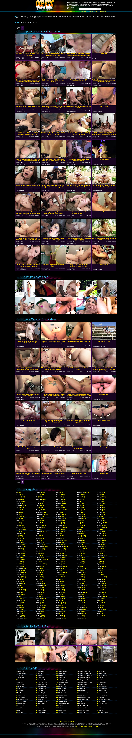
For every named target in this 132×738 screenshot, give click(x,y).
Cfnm (17, 613)
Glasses (58, 523)
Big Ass (18, 544)
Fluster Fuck (20, 684)
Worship (99, 609)
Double (38, 566)
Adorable (18, 497)
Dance (38, 542)
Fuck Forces (20, 690)
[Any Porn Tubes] (35, 15)
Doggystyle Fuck (74, 16)
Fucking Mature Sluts (84, 677)
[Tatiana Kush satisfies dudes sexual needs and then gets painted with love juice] (27, 210)
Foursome (59, 499)
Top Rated (72, 11)
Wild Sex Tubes (21, 703)
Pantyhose (80, 549)
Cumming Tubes (62, 699)
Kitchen (58, 585)
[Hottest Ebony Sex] (104, 445)
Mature (79, 495)
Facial (37, 588)
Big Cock (18, 551)
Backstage (19, 529)
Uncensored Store (22, 699)
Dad (37, 540)
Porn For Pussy (103, 712)
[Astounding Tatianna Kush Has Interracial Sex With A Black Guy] (27, 131)
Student (99, 531)
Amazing (18, 503)
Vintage (99, 588)
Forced (58, 497)
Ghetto (58, 516)
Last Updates (83, 11)
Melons (79, 497)
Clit (37, 497)
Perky (78, 555)
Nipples (79, 518)
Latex (57, 594)
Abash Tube (20, 708)
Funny (58, 505)
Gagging (58, 508)
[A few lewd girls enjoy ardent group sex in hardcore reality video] (53, 105)
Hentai (58, 542)
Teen (98, 551)
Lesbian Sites (82, 712)
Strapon (99, 525)
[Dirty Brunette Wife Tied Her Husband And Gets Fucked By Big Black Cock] (78, 52)
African (18, 499)
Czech (38, 538)
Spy (98, 516)
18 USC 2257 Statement (83, 726)
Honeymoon (59, 549)
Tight (98, 557)
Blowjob (18, 572)
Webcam (99, 596)
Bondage (18, 577)
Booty (17, 581)
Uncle (98, 575)
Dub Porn (20, 682)
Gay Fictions (81, 688)
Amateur (18, 501)
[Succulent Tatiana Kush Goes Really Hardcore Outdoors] (78, 131)
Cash (17, 605)
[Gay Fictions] (104, 105)
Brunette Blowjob (36, 16)
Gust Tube (41, 673)
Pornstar (79, 568)
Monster (79, 510)
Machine (58, 611)
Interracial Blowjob (33, 18)
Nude (78, 521)
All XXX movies (21, 673)
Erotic (37, 575)
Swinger (99, 540)
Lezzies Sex (102, 682)
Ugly (98, 572)
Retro (78, 594)
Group (58, 531)
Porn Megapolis (103, 695)
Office (78, 527)
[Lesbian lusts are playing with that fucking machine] (27, 392)
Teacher (99, 546)
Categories (103, 11)
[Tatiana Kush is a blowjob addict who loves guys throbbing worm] (27, 263)
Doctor (38, 557)
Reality (79, 590)
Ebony (38, 570)
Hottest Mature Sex (83, 706)
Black (17, 564)
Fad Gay (60, 712)
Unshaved (100, 581)
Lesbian (58, 603)
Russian (79, 603)
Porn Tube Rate (42, 680)
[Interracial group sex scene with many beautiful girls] (78, 105)
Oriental (79, 540)
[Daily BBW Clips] (104, 392)
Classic (38, 495)
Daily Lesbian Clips (63, 703)
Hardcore (59, 540)
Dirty (37, 555)
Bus (17, 596)
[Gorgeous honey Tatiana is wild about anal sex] (27, 105)
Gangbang (59, 510)
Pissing (79, 562)
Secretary (79, 609)
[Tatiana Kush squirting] (27, 419)
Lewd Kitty (101, 680)
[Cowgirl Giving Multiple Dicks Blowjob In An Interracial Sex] (27, 340)
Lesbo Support (103, 675)
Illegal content (94, 726)
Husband (58, 557)
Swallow (99, 536)
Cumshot (38, 531)
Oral (78, 533)
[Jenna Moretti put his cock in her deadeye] (78, 366)
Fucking (58, 503)
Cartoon (18, 603)
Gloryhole (59, 525)
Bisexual (18, 559)
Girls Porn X (102, 710)
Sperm (99, 514)
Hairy (57, 536)
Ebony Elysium (42, 710)
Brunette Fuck (62, 16)
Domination (39, 564)
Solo (98, 505)
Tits (98, 562)
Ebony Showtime (63, 675)
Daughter (38, 544)
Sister (98, 495)
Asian (17, 516)
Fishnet (38, 609)
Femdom (38, 598)
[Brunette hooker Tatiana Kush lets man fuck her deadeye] (104, 184)
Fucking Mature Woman (85, 682)
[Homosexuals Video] (104, 340)
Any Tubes (41, 671)
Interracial (59, 566)
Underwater (100, 577)
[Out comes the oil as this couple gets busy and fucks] (78, 419)
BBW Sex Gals (62, 693)
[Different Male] (104, 263)
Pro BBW (101, 697)
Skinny (99, 497)
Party (78, 551)
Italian (58, 568)
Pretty (78, 575)
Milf (78, 501)
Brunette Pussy (98, 16)
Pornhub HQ (20, 688)
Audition (18, 521)
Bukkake (18, 594)
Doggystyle (39, 559)
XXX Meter (102, 708)
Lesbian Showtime (83, 710)
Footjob (58, 495)
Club (37, 503)
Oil (77, 529)
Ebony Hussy (61, 673)
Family (38, 590)
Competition (39, 512)
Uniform (99, 579)
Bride (17, 585)
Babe (17, 525)
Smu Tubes (41, 690)
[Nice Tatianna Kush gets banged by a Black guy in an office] (53, 52)
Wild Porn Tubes (22, 701)
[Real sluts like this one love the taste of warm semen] (27, 184)
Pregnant (79, 572)
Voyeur (99, 592)
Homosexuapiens (83, 699)
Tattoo (98, 544)
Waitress (99, 594)
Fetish (37, 600)
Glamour (58, 521)
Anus (17, 512)
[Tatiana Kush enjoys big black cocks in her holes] (27, 52)
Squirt (98, 518)
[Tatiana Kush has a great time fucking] (53, 472)
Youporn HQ (20, 706)
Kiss (57, 583)
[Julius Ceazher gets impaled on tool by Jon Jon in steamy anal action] (27, 366)
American (18, 505)
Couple (38, 521)
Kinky (57, 581)
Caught (18, 609)
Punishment (80, 585)
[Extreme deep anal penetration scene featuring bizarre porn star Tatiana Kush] (27, 78)
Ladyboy (58, 592)
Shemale (79, 618)
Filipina (38, 603)
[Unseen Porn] (104, 472)
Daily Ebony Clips (43, 701)
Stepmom (99, 521)
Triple (98, 568)
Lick (57, 605)
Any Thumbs (20, 712)
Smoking (99, 503)
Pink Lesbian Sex (103, 693)
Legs (57, 600)
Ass (17, 518)
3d (16, 492)
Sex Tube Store (42, 688)
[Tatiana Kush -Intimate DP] (78, 78)
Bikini (17, 557)
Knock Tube (41, 677)
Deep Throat (39, 546)
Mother (79, 512)
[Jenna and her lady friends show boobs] (53, 263)
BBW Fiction (61, 690)
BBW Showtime (62, 695)
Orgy (78, 538)
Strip (98, 529)
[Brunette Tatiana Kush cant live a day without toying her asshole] (78, 184)
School (79, 605)
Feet (37, 596)
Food (57, 492)
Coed (37, 508)
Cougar (38, 518)
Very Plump (102, 701)
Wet (98, 600)
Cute (37, 536)
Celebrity (18, 611)
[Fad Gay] (104, 52)
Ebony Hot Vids (62, 671)
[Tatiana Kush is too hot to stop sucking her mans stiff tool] (78, 263)
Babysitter (18, 527)
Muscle (79, 514)
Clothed (38, 501)
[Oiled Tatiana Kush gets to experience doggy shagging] (78, 236)
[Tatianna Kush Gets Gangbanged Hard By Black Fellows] (53, 131)
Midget (78, 499)
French (58, 501)
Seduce (79, 611)
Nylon (78, 525)
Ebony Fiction (41, 712)
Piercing (79, 559)
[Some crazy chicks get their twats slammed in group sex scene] (53, 210)
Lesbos (101, 677)
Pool (78, 566)
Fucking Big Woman (84, 671)
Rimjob (79, 600)
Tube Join (20, 675)
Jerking (58, 577)
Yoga (98, 613)
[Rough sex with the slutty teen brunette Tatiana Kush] (53, 419)
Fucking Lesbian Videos (85, 675)
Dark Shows (41, 703)
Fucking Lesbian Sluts (84, 673)
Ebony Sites (61, 677)
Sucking (99, 533)
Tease (98, 549)
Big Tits (18, 555)
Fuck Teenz (81, 686)
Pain (78, 544)
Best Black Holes (42, 697)
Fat (37, 594)
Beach (17, 540)
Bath (17, 531)
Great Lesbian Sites (83, 693)
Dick (37, 551)
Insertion (58, 564)
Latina (58, 596)
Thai (98, 553)
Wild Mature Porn (103, 706)
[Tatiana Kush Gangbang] (53, 445)
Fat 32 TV (60, 706)
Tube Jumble (21, 697)
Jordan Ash (25, 22)
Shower (99, 492)
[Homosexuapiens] (104, 157)
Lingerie (58, 607)
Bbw (17, 536)
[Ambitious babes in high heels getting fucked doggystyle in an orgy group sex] (104, 131)
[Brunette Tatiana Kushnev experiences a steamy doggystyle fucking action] (27, 157)
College (38, 510)
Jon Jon (34, 22)
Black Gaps (41, 699)
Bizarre (18, 562)
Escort (37, 577)
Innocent (58, 562)
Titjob (98, 559)
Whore (99, 603)
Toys (98, 564)
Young (99, 616)
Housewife (59, 551)
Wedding (99, 598)
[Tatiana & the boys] (104, 419)
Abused (18, 495)
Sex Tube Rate (42, 686)
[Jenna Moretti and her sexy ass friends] (27, 445)
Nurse (78, 523)
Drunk (37, 568)
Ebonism (40, 706)
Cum (37, 529)
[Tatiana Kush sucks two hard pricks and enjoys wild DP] (78, 210)
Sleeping (99, 501)
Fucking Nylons (82, 684)
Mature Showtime (103, 688)
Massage (58, 618)
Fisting (38, 611)
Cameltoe (18, 600)
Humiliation (59, 555)
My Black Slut (62, 686)
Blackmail (18, 566)
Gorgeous (59, 527)
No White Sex (62, 688)
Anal (17, 508)
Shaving (79, 616)
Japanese (59, 572)
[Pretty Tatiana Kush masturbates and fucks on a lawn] (104, 236)
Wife (98, 605)
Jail (57, 570)
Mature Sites (102, 690)
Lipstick (58, 609)
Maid (57, 613)
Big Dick (18, 553)
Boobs (17, 579)
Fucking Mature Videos (84, 680)
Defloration (39, 549)
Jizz (57, 579)
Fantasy (38, 592)
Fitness (38, 613)
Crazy (37, 523)
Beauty (18, 542)
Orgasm (79, 536)
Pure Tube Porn (42, 682)
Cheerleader (19, 618)
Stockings (99, 523)
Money (78, 508)
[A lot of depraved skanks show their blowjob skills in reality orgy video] (53, 184)
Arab (17, 514)
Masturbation (80, 492)
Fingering (38, 605)
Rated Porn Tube (42, 684)
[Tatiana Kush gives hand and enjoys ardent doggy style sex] (104, 78)
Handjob (58, 538)
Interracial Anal (110, 16)
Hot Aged (81, 701)
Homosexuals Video (84, 697)
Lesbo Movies (103, 673)
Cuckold (38, 527)
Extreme (38, 583)
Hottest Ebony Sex (63, 682)
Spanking (99, 512)
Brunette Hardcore (49, 16)
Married (58, 616)
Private (79, 577)
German (58, 514)
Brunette (18, 590)
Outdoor (79, 542)
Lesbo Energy (103, 671)
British (17, 588)
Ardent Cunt (20, 677)
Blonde (18, 570)
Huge (57, 553)
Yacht (98, 611)
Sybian (99, 542)
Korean (58, 588)
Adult (18, 710)
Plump (78, 564)
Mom (78, 505)
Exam (37, 579)
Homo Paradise (82, 695)
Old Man (79, 531)
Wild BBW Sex (103, 703)
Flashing (38, 616)
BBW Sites (61, 697)
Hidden (58, 544)
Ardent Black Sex (42, 695)
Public (78, 583)
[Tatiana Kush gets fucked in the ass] (78, 340)
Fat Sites (60, 708)
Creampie (39, 525)
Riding (78, 598)
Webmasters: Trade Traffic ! (67, 722)
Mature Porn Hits (103, 686)
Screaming (80, 607)
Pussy (78, 588)
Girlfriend (58, 518)
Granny (58, 529)
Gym (57, 533)
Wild (98, 607)
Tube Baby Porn (42, 693)
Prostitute (79, 581)
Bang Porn (20, 680)
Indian (58, 559)
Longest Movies (93, 11)
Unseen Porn (21, 671)
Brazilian (18, 583)
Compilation (39, 514)
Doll (37, 562)
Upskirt (99, 583)
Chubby (38, 492)
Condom (38, 516)
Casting (18, 607)
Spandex (99, 510)
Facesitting (39, 585)
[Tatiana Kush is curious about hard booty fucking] (78, 445)
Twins (98, 570)
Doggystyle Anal (86, 16)
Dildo (37, 553)
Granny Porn (81, 690)
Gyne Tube (41, 675)
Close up (38, 499)
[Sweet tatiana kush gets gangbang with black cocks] (78, 157)
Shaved (79, 613)
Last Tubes (20, 686)
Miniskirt (79, 503)
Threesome (100, 555)
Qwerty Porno (21, 695)
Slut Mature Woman (104, 699)
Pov (78, 570)
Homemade (59, 546)
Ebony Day (41, 708)
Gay (57, 512)
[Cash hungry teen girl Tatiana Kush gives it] (53, 78)
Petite (78, 557)
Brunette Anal (21, 18)
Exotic (37, 581)
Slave (98, 499)
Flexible (38, 618)
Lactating (58, 590)
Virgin (98, 590)
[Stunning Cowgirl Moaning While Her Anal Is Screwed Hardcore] (53, 366)
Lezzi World (102, 684)
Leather (58, 598)
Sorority (99, 508)
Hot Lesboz (81, 703)
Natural (79, 516)
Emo (37, 572)
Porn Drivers (20, 693)
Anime (17, 510)
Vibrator (99, 585)
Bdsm (17, 538)
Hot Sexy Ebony (62, 680)
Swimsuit (99, 538)
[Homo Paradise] (104, 210)
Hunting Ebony (62, 684)
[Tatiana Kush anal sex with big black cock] (27, 472)
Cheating (18, 616)
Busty (17, 598)
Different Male (62, 710)
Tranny (99, 566)
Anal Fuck (25, 16)
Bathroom (18, 533)
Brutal (17, 592)
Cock (37, 505)
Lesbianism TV (82, 708)
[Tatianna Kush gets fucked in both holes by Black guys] (53, 236)
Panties (79, 546)
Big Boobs (18, 546)
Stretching (100, 527)
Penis (78, 553)
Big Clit (18, 549)
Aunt (17, 523)
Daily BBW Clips (62, 701)
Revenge (79, 596)
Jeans (58, 575)
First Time (38, 607)
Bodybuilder (19, 575)
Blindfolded (19, 568)
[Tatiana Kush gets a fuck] (78, 472)
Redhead (79, 592)
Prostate (79, 579)
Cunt (37, 533)
